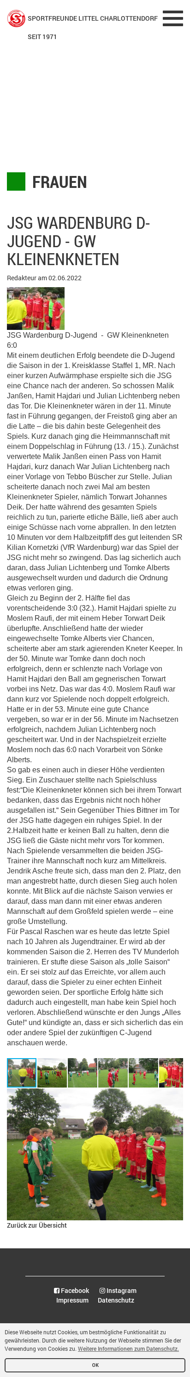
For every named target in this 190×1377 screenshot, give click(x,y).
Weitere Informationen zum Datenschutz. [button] (128, 1348)
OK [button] (95, 1365)
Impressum (72, 1300)
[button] (52, 1072)
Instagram (121, 1290)
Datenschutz (116, 1300)
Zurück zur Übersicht (37, 1225)
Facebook (74, 1290)
